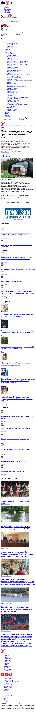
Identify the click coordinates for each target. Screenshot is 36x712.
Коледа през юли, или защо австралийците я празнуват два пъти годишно (17, 315)
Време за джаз (11, 68)
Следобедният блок (13, 71)
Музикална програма (13, 76)
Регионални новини (13, 47)
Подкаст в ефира (12, 88)
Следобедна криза (12, 103)
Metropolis (10, 85)
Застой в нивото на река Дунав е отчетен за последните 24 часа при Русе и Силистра (16, 609)
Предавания (7, 9)
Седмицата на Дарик (13, 56)
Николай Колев (5, 152)
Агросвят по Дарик (12, 67)
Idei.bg (8, 697)
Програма (7, 50)
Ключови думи (8, 687)
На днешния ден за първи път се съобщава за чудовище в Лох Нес (16, 527)
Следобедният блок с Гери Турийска (17, 64)
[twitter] (6, 157)
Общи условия (8, 678)
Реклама (6, 689)
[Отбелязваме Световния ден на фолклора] (15, 496)
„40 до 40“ (7, 12)
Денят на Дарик (11, 55)
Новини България (12, 44)
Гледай (5, 29)
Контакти (6, 683)
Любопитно (7, 49)
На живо (6, 112)
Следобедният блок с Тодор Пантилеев (18, 74)
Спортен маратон (12, 83)
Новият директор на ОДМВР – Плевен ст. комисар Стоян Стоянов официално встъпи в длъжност (17, 554)
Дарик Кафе (10, 53)
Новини (6, 7)
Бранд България (11, 110)
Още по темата (11, 89)
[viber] (9, 157)
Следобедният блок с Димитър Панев (18, 61)
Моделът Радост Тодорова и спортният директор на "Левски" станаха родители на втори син (16, 399)
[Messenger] (4, 154)
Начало (6, 657)
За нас (6, 690)
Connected (10, 107)
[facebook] (2, 157)
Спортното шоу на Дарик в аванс (16, 86)
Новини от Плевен (6, 497)
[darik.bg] (7, 4)
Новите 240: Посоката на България (17, 104)
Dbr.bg (8, 699)
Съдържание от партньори (11, 681)
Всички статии (8, 686)
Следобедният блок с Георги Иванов (17, 97)
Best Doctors (7, 669)
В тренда (9, 65)
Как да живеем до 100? (13, 92)
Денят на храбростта (13, 109)
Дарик (7, 125)
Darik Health (7, 10)
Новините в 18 (11, 58)
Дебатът (9, 95)
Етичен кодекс (8, 684)
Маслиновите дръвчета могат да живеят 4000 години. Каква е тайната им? (17, 348)
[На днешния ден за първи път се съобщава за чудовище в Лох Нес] (15, 521)
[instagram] (10, 675)
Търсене (6, 667)
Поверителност (8, 680)
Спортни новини (12, 79)
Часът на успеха (11, 106)
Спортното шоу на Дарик (14, 70)
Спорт (6, 113)
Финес (9, 94)
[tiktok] (3, 675)
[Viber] (2, 154)
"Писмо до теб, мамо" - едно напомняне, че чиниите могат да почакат (16, 364)
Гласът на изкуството (13, 100)
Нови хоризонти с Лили (14, 77)
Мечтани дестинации (13, 98)
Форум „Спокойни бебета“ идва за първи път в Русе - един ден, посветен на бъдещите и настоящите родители (18, 381)
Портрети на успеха (13, 91)
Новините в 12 (11, 73)
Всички (3, 298)
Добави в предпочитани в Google (19, 202)
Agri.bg (8, 701)
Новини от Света (12, 46)
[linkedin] (4, 157)
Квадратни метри (12, 101)
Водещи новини (12, 43)
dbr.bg (2, 319)
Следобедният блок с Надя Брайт (16, 62)
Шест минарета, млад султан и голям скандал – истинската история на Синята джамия (17, 331)
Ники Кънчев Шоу (12, 59)
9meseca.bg (4, 368)
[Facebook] (7, 154)
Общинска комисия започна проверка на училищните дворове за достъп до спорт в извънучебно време (18, 581)
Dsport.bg (8, 693)
